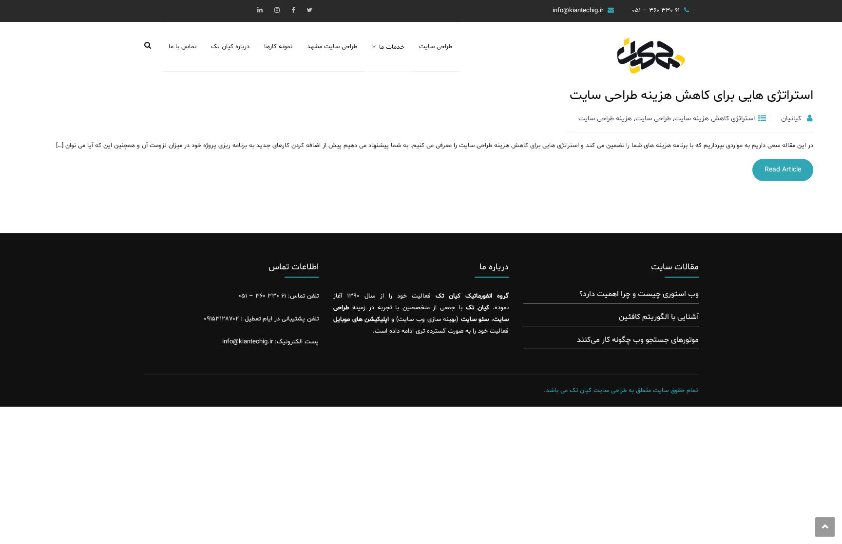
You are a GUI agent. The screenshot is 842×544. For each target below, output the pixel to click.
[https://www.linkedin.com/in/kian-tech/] (260, 10)
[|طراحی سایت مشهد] (650, 63)
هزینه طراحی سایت (605, 118)
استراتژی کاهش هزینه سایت (714, 118)
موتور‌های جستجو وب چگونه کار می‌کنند (638, 340)
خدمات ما (391, 47)
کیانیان (791, 118)
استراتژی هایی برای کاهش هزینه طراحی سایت (691, 96)
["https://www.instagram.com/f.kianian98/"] (277, 10)
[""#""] (309, 10)
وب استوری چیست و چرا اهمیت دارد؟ (639, 294)
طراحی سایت (435, 46)
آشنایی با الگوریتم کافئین (659, 317)
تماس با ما (182, 46)
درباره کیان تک (230, 46)
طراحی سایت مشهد (332, 46)
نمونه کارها (278, 46)
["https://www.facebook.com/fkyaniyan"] (293, 10)
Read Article (783, 169)
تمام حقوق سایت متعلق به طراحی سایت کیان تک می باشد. (621, 390)
